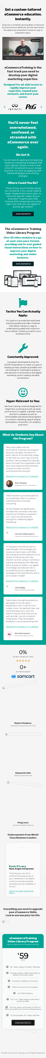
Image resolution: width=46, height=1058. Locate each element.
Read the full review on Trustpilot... (22, 476)
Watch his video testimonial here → (21, 892)
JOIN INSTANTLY (23, 1023)
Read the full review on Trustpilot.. (22, 527)
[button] (4, 106)
